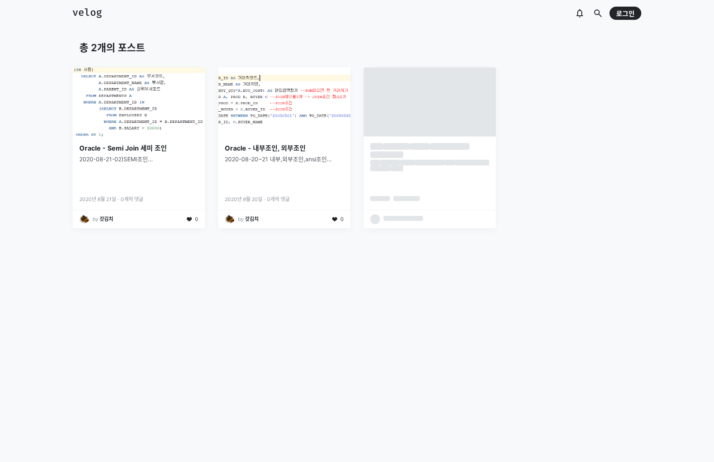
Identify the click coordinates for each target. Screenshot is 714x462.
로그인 (625, 14)
